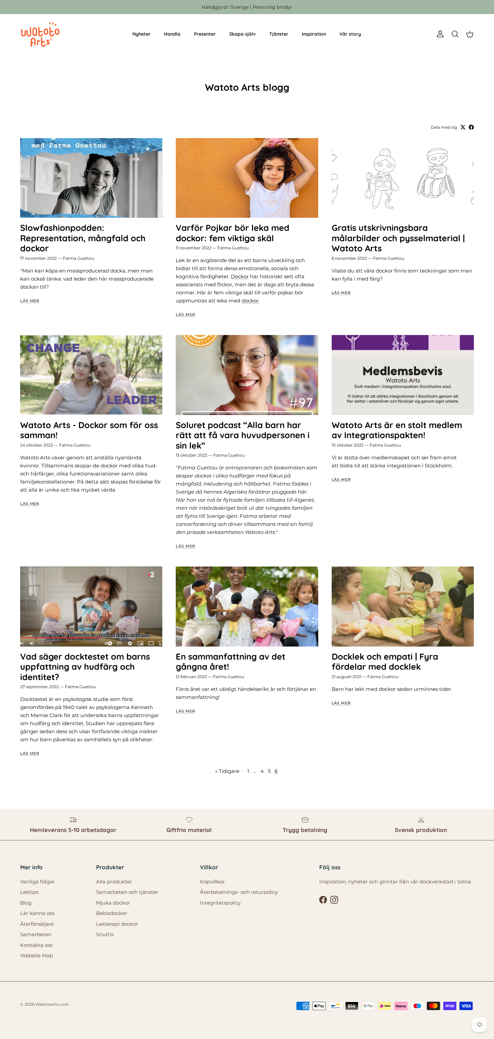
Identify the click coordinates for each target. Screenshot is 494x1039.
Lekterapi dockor (117, 924)
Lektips (29, 892)
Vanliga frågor (37, 881)
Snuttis (105, 934)
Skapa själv (242, 34)
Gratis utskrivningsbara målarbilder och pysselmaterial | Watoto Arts (398, 237)
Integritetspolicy (220, 903)
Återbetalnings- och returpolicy (239, 892)
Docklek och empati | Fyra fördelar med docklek (385, 661)
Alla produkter (114, 881)
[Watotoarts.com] (40, 34)
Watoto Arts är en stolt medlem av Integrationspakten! (397, 430)
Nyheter (141, 34)
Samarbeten (35, 934)
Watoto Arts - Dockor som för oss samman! (89, 430)
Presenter (205, 34)
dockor (250, 300)
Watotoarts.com (52, 1004)
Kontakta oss (36, 945)
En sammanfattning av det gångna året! (230, 661)
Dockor (240, 276)
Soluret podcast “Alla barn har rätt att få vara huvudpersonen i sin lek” (243, 435)
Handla (172, 34)
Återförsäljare (37, 924)
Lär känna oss (37, 913)
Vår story (350, 34)
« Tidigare (227, 771)
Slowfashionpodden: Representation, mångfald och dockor (83, 237)
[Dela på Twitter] (462, 127)
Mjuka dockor (113, 903)
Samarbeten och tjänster (127, 892)
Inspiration (314, 34)
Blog (26, 903)
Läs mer (29, 300)
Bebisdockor (111, 913)
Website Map (36, 955)
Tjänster (278, 34)
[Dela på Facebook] (471, 127)
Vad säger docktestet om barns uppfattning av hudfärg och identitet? (85, 666)
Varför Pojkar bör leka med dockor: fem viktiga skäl (232, 232)
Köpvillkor (212, 881)
